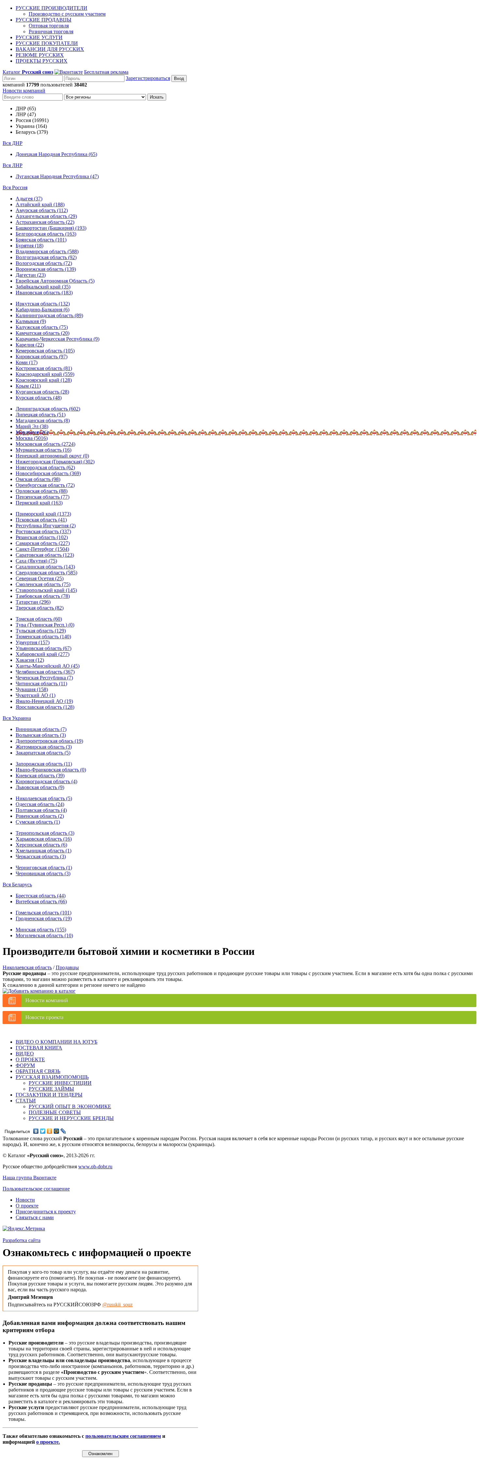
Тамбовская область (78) (43, 596)
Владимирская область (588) (47, 251)
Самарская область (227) (43, 543)
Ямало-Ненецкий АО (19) (44, 701)
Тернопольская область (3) (45, 833)
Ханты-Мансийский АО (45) (48, 666)
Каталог (28, 72)
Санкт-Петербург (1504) (42, 549)
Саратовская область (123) (45, 555)
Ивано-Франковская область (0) (51, 769)
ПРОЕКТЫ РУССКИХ (41, 61)
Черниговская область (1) (44, 867)
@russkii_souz (117, 1304)
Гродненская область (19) (44, 918)
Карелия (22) (30, 345)
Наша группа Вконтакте (29, 1177)
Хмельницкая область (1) (43, 850)
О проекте (27, 1205)
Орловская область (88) (41, 491)
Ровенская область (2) (40, 816)
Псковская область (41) (41, 519)
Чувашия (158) (32, 689)
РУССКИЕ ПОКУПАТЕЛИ (47, 43)
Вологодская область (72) (44, 263)
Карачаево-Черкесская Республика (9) (57, 339)
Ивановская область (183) (44, 292)
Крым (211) (28, 386)
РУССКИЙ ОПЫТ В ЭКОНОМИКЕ (70, 1106)
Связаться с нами (35, 1217)
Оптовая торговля (49, 25)
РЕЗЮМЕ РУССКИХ (40, 55)
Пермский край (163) (39, 502)
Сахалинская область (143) (45, 566)
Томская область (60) (39, 619)
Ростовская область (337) (43, 531)
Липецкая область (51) (40, 414)
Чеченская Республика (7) (44, 677)
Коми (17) (26, 362)
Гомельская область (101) (43, 912)
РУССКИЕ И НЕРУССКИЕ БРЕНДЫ (71, 1118)
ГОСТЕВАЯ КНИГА (39, 1047)
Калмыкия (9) (31, 321)
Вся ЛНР (12, 165)
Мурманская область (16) (43, 450)
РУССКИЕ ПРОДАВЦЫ (43, 20)
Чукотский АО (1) (35, 695)
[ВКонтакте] (36, 1131)
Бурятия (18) (29, 245)
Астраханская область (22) (45, 222)
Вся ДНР (12, 143)
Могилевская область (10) (44, 935)
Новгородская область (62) (45, 467)
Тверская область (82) (40, 608)
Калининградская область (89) (49, 315)
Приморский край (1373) (43, 514)
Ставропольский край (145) (46, 590)
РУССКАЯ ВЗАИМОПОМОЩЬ (52, 1077)
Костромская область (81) (44, 368)
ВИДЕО (25, 1053)
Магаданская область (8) (43, 420)
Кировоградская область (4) (46, 781)
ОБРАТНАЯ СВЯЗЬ (38, 1071)
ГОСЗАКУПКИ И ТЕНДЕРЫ (49, 1094)
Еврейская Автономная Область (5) (55, 281)
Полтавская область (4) (41, 810)
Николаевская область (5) (44, 798)
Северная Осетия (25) (40, 578)
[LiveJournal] (63, 1131)
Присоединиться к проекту (46, 1211)
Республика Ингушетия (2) (46, 525)
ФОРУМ (25, 1065)
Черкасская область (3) (41, 856)
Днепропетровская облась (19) (49, 741)
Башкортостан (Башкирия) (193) (51, 228)
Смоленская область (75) (43, 584)
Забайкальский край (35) (43, 286)
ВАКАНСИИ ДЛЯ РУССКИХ (50, 49)
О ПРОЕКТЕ (30, 1059)
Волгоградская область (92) (46, 257)
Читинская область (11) (41, 683)
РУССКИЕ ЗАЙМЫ (51, 1089)
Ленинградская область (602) (48, 409)
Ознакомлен (100, 1453)
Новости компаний (24, 90)
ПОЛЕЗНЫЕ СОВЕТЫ (55, 1112)
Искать (157, 97)
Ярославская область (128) (45, 707)
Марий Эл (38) (32, 426)
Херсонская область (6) (41, 845)
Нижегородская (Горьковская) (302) (55, 461)
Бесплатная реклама (106, 72)
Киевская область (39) (40, 775)
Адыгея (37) (29, 198)
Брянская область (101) (41, 239)
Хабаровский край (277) (42, 654)
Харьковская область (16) (44, 839)
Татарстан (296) (33, 602)
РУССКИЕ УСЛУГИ (39, 37)
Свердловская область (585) (46, 572)
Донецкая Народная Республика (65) (56, 154)
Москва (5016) (32, 438)
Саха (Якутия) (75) (36, 561)
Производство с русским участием (67, 14)
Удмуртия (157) (33, 642)
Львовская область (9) (40, 787)
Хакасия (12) (30, 660)
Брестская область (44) (40, 895)
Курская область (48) (39, 397)
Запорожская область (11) (44, 764)
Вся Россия (15, 187)
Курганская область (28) (42, 392)
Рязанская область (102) (42, 537)
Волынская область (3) (41, 735)
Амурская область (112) (42, 210)
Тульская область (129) (41, 630)
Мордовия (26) (32, 432)
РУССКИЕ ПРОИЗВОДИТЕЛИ (51, 8)
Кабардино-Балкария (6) (42, 309)
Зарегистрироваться (148, 78)
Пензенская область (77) (42, 497)
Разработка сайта (21, 1240)
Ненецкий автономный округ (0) (52, 456)
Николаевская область (27, 967)
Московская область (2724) (45, 444)
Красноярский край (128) (44, 380)
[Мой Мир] (56, 1131)
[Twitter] (42, 1131)
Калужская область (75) (42, 327)
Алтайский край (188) (40, 204)
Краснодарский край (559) (45, 374)
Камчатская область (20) (42, 333)
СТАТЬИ (26, 1100)
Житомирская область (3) (44, 747)
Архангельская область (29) (46, 216)
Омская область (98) (38, 479)
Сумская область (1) (38, 822)
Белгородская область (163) (46, 234)
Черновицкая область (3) (43, 873)
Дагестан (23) (31, 275)
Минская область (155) (41, 929)
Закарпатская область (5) (43, 752)
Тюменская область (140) (43, 636)
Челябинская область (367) (45, 672)
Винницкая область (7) (41, 729)
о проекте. (48, 1442)
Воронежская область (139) (46, 269)
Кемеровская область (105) (45, 350)
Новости (25, 1200)
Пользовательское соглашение (36, 1188)
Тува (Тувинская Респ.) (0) (45, 625)
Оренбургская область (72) (45, 485)
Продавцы (67, 967)
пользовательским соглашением (123, 1436)
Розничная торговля (51, 31)
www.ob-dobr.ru (95, 1166)
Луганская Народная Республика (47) (57, 176)
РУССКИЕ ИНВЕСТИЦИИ (60, 1083)
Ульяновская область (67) (43, 648)
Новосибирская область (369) (48, 473)
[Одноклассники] (49, 1131)
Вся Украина (17, 718)
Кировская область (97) (41, 356)
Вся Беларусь (17, 884)
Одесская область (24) (40, 804)
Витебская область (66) (41, 901)
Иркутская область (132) (43, 303)
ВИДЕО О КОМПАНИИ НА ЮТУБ (56, 1042)
